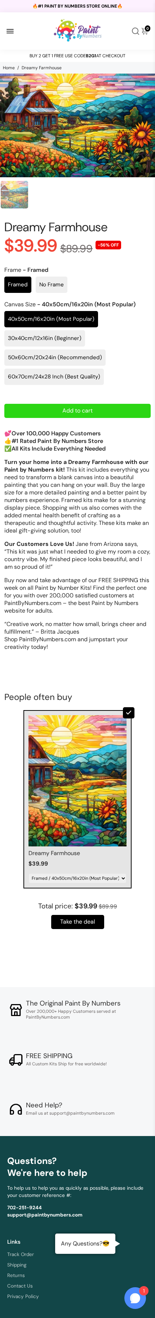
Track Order (20, 1254)
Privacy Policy (23, 1296)
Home (9, 68)
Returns (16, 1275)
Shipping (17, 1265)
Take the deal (77, 921)
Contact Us (20, 1286)
